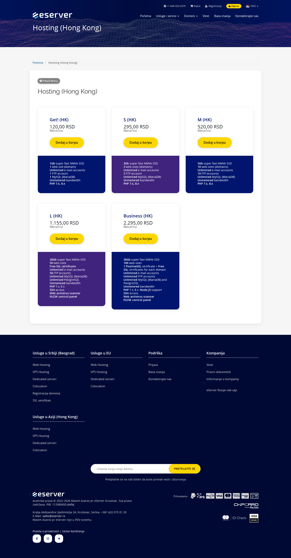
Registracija (215, 6)
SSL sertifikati (42, 400)
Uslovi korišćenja (73, 531)
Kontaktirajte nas (246, 16)
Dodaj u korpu (67, 142)
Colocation (40, 386)
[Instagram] (48, 538)
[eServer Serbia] (59, 15)
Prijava (234, 6)
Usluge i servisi (166, 16)
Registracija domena (46, 393)
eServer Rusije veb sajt (221, 390)
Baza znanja (222, 16)
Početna (145, 16)
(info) (70, 504)
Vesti (206, 16)
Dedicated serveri (44, 379)
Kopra (196, 6)
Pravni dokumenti (218, 372)
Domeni (190, 16)
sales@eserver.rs (54, 516)
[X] (59, 538)
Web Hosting (41, 365)
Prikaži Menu (50, 81)
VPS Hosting (41, 372)
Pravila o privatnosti (46, 531)
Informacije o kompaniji (222, 379)
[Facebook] (37, 538)
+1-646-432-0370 (176, 6)
